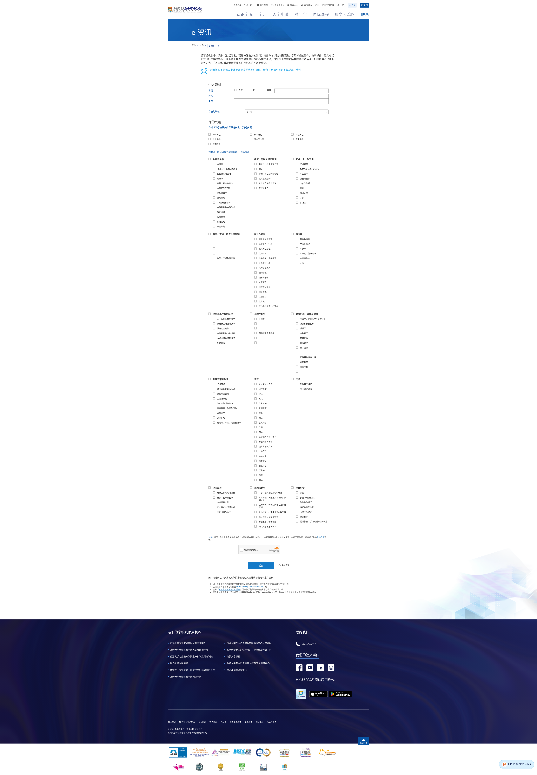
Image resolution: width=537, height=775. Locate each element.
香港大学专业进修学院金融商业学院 (188, 643)
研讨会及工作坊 (277, 5)
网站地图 (259, 722)
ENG (246, 5)
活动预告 (264, 5)
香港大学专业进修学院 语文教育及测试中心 (248, 663)
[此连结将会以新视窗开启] (318, 694)
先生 (240, 90)
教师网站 (213, 722)
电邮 (210, 101)
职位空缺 (172, 722)
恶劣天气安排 (328, 5)
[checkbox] (209, 134)
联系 (202, 45)
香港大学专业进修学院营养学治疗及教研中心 (249, 650)
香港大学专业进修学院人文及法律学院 (189, 650)
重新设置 (285, 565)
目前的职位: (214, 111)
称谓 (210, 90)
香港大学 (237, 5)
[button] (343, 5)
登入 (354, 5)
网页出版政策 (235, 722)
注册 (366, 5)
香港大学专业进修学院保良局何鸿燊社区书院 (192, 670)
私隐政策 (321, 537)
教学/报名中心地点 (187, 722)
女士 (255, 90)
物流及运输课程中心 (237, 670)
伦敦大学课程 (233, 656)
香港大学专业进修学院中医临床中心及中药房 (249, 643)
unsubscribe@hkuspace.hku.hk (249, 587)
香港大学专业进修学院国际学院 (185, 677)
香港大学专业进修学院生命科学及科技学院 (191, 656)
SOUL (317, 5)
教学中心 (294, 5)
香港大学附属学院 (179, 663)
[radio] (235, 90)
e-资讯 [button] (212, 46)
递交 (261, 565)
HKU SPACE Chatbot (519, 764)
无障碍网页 (271, 722)
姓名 (210, 96)
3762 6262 (309, 643)
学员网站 (307, 5)
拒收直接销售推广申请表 (229, 589)
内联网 (223, 722)
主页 (194, 45)
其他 (269, 90)
